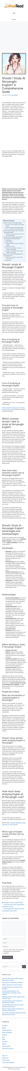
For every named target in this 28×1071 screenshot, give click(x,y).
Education (6, 902)
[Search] (24, 966)
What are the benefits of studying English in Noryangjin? (13, 248)
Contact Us (5, 1057)
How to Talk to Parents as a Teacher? (12, 982)
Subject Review (19, 902)
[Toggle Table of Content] (23, 221)
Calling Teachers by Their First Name (12, 984)
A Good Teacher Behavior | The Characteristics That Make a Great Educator (11, 992)
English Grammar (6, 1030)
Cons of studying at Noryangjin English (14, 229)
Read (3, 1039)
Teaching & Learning (7, 1048)
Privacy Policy (6, 1060)
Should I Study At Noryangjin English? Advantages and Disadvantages (13, 237)
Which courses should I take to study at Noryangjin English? (14, 231)
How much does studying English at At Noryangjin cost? (13, 254)
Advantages (9, 240)
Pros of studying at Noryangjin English (14, 227)
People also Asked (10, 246)
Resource (4, 1041)
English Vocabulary (7, 1032)
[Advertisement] (14, 36)
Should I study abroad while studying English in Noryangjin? (14, 251)
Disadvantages (9, 241)
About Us (4, 1055)
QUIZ (3, 1037)
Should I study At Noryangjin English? (13, 222)
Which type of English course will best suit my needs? (14, 258)
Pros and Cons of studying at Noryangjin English (15, 225)
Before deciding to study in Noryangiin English (14, 244)
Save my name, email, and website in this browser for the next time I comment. (14, 951)
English (21, 272)
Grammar (4, 1034)
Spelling (4, 1044)
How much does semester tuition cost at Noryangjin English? (15, 234)
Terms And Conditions (8, 1062)
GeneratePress (16, 1069)
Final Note (8, 260)
